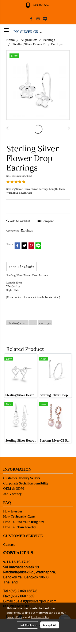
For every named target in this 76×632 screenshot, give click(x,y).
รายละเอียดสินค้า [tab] (21, 266)
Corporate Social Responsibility (25, 483)
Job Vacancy (12, 494)
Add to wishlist (19, 220)
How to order (12, 511)
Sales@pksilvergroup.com (36, 601)
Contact (9, 544)
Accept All (50, 625)
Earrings (27, 230)
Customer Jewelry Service (22, 478)
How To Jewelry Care (19, 516)
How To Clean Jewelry (19, 527)
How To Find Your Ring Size (23, 522)
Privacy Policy (15, 617)
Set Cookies (27, 625)
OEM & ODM (13, 488)
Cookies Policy (40, 617)
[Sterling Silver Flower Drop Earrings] (38, 85)
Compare (47, 220)
